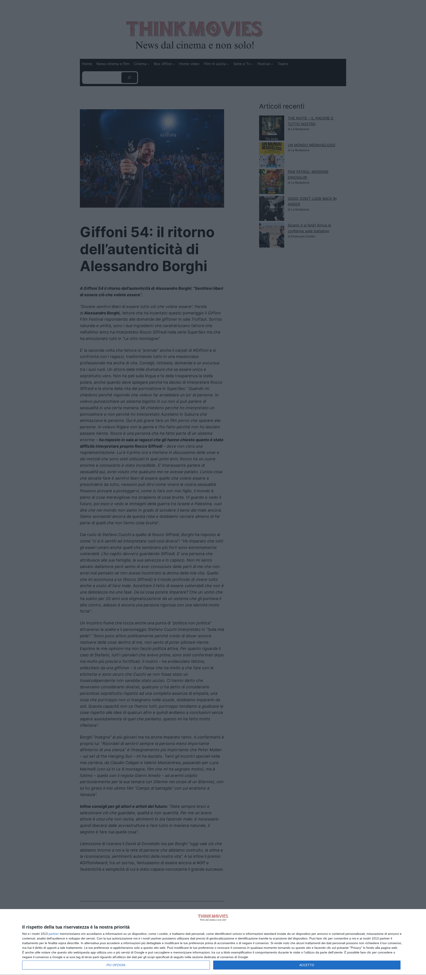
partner (54, 933)
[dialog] (213, 942)
